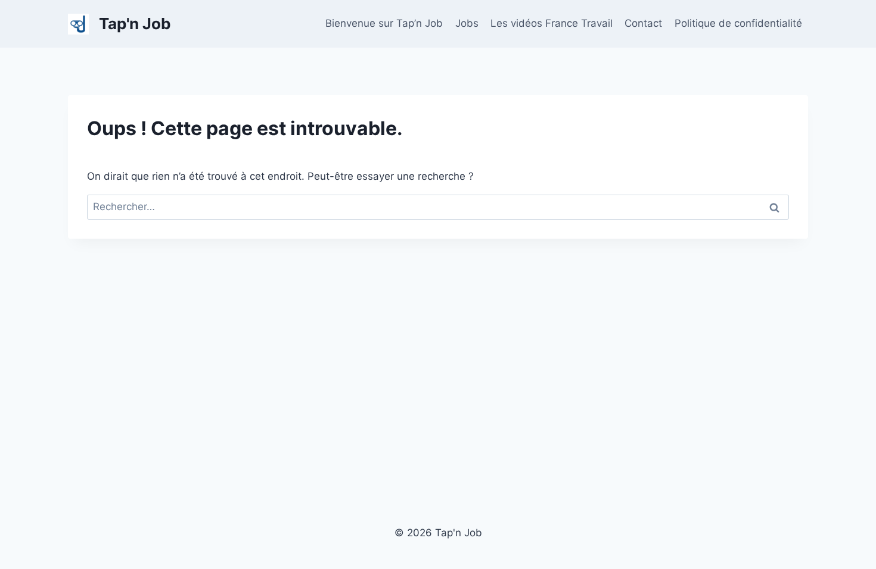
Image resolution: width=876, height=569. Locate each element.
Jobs (467, 23)
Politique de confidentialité (738, 23)
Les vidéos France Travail (551, 23)
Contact (643, 23)
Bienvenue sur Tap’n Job (384, 23)
